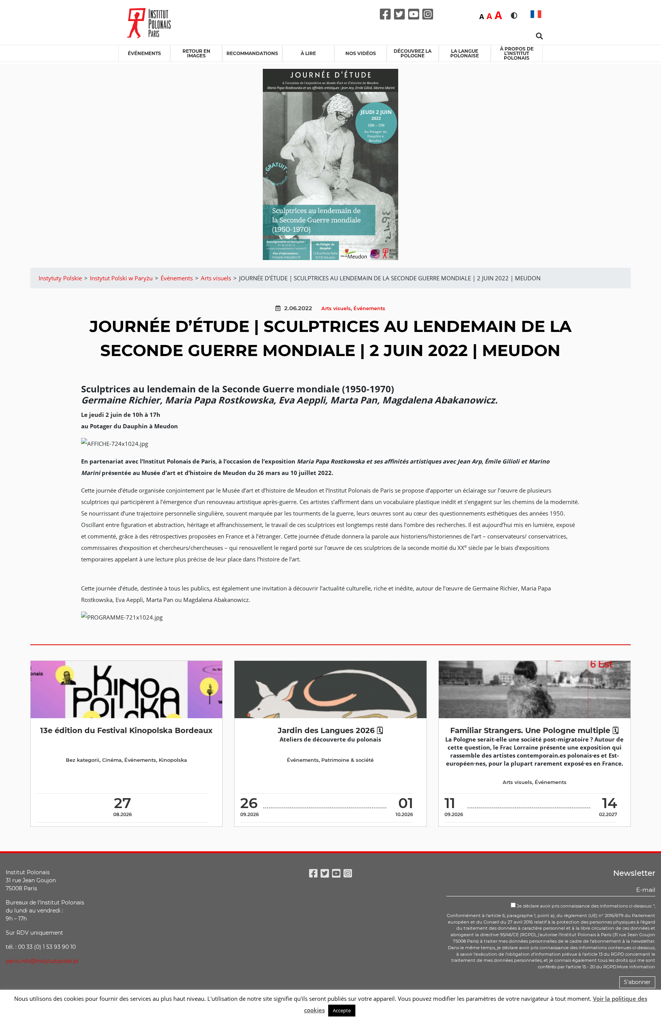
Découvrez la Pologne (412, 53)
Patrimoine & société (347, 760)
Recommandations (252, 53)
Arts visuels (336, 308)
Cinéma (112, 760)
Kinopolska (173, 760)
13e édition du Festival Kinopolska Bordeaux (126, 730)
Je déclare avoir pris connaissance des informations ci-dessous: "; (585, 906)
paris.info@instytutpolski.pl (42, 961)
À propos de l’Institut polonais (517, 53)
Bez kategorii (82, 760)
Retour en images (196, 53)
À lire (308, 53)
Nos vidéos (360, 53)
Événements (144, 53)
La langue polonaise (464, 53)
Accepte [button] (342, 1010)
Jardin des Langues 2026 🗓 (330, 730)
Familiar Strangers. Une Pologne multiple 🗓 (534, 730)
